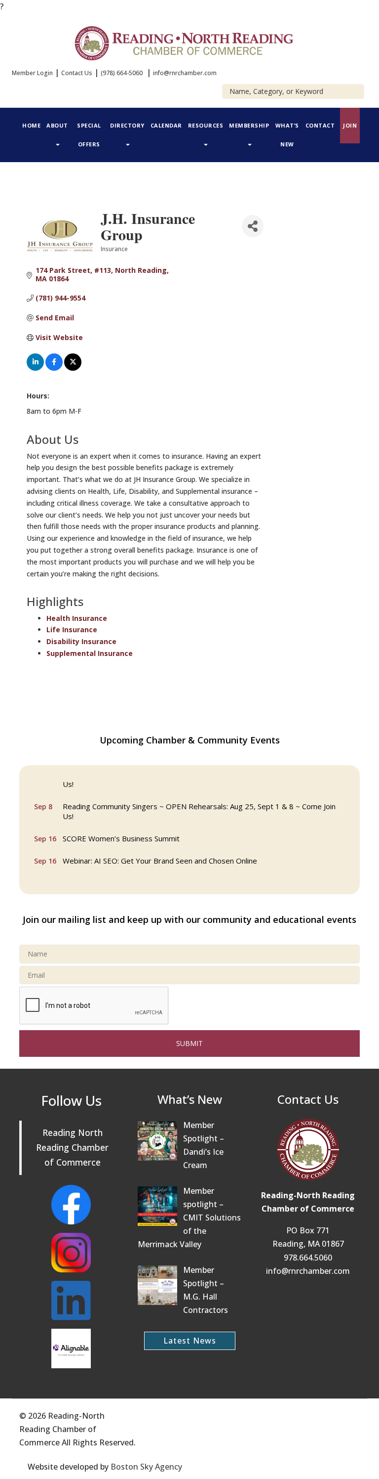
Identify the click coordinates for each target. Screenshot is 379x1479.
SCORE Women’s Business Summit (121, 834)
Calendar (166, 125)
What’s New (287, 135)
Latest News (189, 1340)
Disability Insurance (81, 641)
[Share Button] (253, 226)
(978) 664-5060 (122, 73)
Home (31, 125)
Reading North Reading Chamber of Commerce (72, 1147)
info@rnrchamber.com (185, 73)
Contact (320, 125)
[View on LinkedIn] (35, 368)
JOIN (350, 125)
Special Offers (89, 135)
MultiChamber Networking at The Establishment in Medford (164, 879)
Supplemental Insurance (89, 653)
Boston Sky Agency (146, 1466)
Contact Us (76, 73)
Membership (249, 125)
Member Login (32, 73)
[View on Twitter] (72, 368)
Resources (206, 125)
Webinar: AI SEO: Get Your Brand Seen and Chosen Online (160, 857)
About (57, 125)
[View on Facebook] (54, 368)
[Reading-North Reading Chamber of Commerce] (189, 42)
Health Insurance (76, 618)
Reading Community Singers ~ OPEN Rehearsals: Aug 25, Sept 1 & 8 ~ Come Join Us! (199, 807)
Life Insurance (71, 629)
